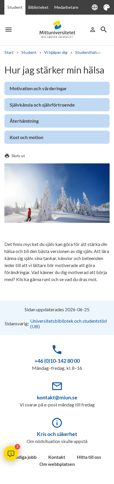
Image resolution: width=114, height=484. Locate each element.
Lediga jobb (25, 457)
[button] (11, 453)
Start (9, 52)
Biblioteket (38, 7)
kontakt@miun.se (57, 397)
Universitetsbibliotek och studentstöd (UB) (68, 323)
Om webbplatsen (57, 464)
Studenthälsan (88, 52)
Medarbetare (66, 7)
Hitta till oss (89, 457)
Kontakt (56, 457)
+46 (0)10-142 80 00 (57, 361)
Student (15, 7)
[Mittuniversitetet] (57, 29)
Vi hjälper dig (56, 52)
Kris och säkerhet (57, 434)
